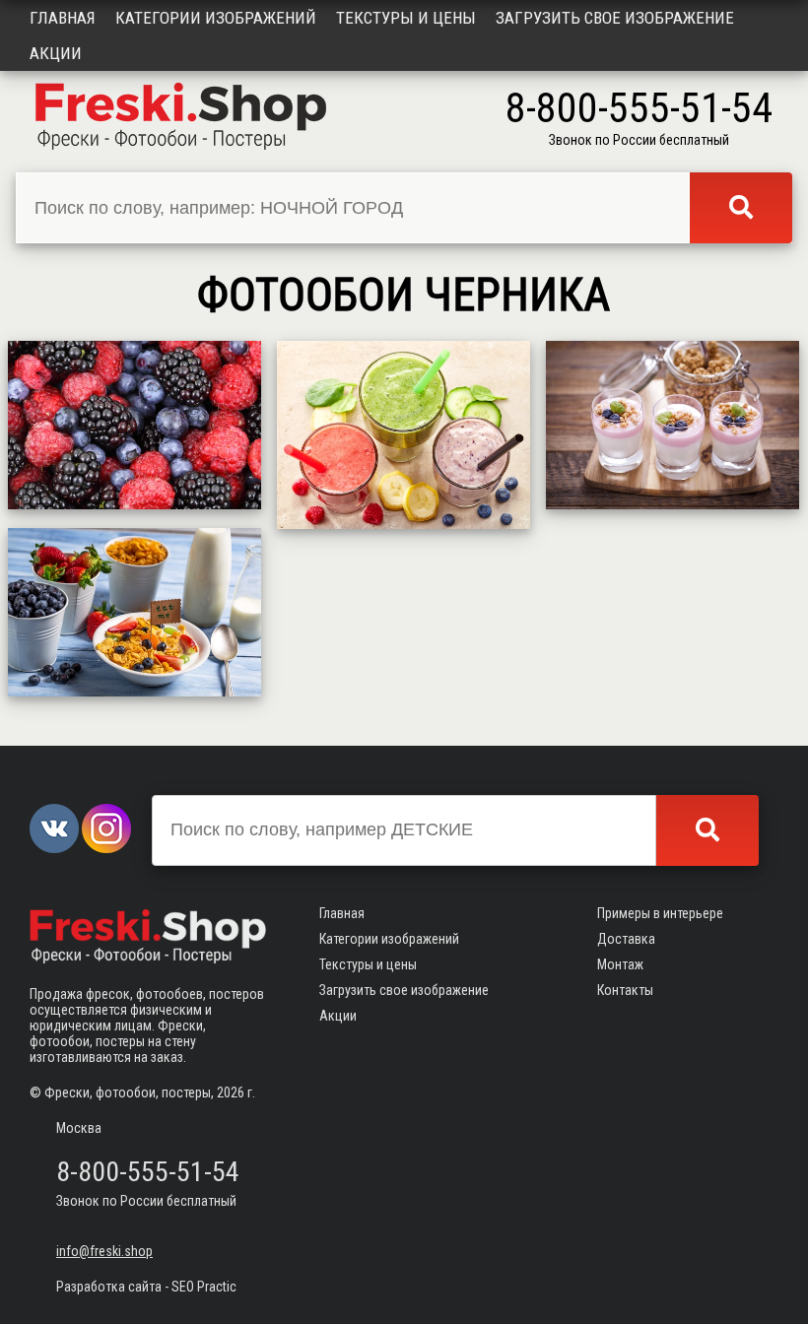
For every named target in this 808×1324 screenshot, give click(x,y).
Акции (56, 53)
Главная (63, 18)
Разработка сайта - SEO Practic (146, 1286)
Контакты (625, 990)
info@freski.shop (104, 1251)
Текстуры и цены (406, 18)
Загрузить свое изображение (615, 18)
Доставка (626, 939)
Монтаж (620, 964)
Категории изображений (215, 18)
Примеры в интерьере (660, 913)
